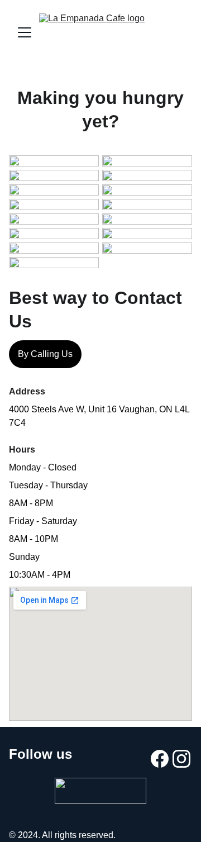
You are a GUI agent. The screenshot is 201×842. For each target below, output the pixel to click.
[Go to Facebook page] (160, 758)
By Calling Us (45, 354)
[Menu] (24, 32)
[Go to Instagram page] (181, 758)
